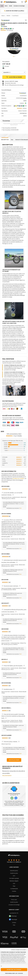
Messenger (14, 919)
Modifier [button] (25, 98)
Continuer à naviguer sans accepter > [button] (19, 949)
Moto (6, 6)
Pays (14, 886)
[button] (14, 443)
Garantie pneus (14, 870)
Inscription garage (14, 878)
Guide (10, 6)
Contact (14, 922)
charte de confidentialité (8, 833)
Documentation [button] (6, 775)
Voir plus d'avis (14, 760)
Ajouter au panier (15, 77)
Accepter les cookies (14, 969)
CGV (14, 883)
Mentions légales (14, 881)
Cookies (14, 891)
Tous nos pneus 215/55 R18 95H (10, 130)
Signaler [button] (4, 506)
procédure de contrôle (18, 478)
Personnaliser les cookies (14, 973)
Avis (14, 875)
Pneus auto (14, 899)
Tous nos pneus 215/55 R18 (9, 128)
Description (5, 139)
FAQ (12, 139)
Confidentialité (14, 888)
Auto (2, 6)
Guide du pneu (14, 873)
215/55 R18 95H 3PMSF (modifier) (15, 10)
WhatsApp (14, 916)
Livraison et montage (19, 6)
